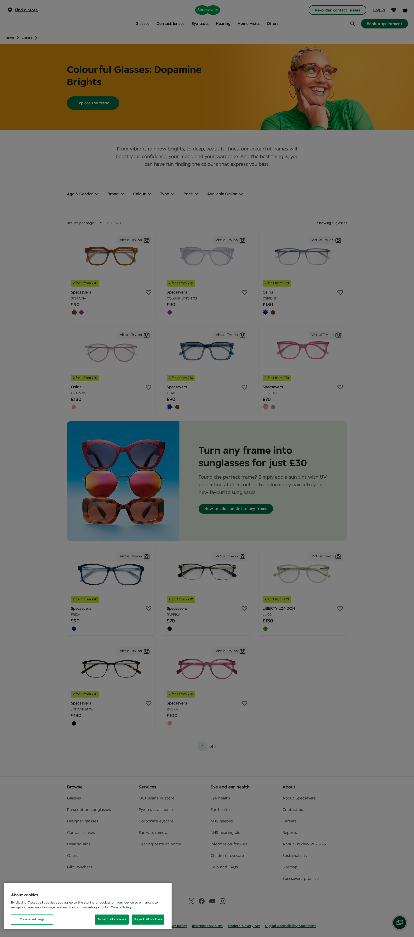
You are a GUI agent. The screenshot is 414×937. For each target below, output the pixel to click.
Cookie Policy (121, 907)
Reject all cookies (148, 919)
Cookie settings (32, 919)
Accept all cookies (112, 919)
